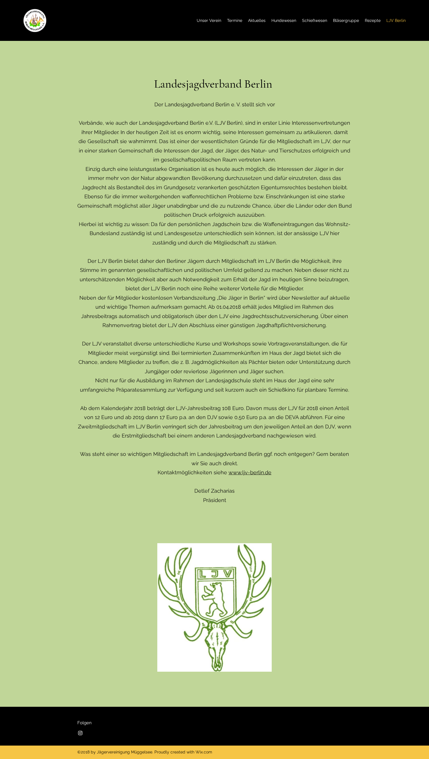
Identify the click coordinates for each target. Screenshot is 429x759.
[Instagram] (80, 733)
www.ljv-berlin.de (250, 472)
